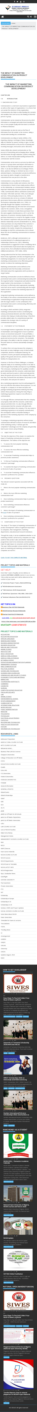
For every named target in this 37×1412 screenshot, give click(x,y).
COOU (3, 761)
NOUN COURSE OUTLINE (9, 855)
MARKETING (5, 679)
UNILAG (3, 945)
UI (1, 933)
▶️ (2, 611)
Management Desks (7, 836)
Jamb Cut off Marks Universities (10, 820)
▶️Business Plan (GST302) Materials (12, 607)
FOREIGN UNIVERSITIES (8, 780)
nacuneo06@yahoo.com (23, 993)
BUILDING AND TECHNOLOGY (10, 722)
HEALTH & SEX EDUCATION (9, 724)
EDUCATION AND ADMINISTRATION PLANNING (16, 662)
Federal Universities (7, 776)
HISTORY (4, 726)
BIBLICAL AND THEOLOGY (9, 647)
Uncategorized (5, 936)
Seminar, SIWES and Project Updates (12, 908)
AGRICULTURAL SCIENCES (9, 656)
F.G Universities (6, 773)
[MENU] (35, 16)
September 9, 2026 (10, 1344)
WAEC (2, 958)
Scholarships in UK (6, 905)
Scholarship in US (6, 902)
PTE (2, 889)
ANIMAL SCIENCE (6, 649)
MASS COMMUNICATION (8, 666)
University (4, 948)
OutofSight (4, 877)
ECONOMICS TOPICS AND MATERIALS (13, 677)
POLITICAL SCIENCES (7, 669)
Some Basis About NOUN (8, 914)
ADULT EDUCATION (7, 654)
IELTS (2, 808)
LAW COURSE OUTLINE (8, 826)
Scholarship (4, 895)
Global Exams (5, 792)
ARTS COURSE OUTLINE (8, 745)
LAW (2, 694)
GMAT (3, 798)
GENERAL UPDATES (7, 789)
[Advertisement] (18, 49)
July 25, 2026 (8, 1040)
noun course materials (7, 851)
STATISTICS (4, 720)
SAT (2, 892)
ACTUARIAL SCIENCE (7, 660)
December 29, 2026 (10, 993)
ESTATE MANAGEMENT (8, 701)
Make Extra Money (6, 833)
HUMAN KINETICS (6, 703)
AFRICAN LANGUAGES (7, 639)
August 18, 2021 (9, 1236)
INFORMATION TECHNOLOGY (10, 729)
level (4, 512)
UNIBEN (3, 939)
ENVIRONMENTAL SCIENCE (9, 699)
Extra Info (4, 770)
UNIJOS (3, 942)
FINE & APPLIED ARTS (8, 692)
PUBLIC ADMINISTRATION (9, 709)
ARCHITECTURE (6, 651)
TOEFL (3, 927)
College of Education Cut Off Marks (11, 758)
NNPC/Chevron (5, 848)
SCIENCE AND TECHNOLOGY (10, 671)
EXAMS (3, 767)
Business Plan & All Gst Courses (10, 751)
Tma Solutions (5, 923)
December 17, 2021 (10, 1202)
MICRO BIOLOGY (6, 707)
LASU (2, 823)
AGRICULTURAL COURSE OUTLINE (12, 742)
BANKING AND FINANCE (8, 641)
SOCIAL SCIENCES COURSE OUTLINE (12, 911)
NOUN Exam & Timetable (9, 864)
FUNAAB (3, 783)
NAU (2, 842)
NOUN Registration (7, 870)
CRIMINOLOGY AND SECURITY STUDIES (13, 675)
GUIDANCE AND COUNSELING (10, 673)
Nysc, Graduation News (8, 873)
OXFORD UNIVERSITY (8, 880)
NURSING (4, 688)
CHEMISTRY (4, 686)
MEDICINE (4, 711)
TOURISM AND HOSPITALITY (10, 681)
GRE (2, 801)
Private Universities (7, 886)
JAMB (2, 811)
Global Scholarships (7, 795)
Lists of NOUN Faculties (8, 830)
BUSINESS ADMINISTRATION (10, 643)
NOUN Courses (5, 858)
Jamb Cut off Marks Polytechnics (11, 817)
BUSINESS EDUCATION (8, 645)
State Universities (6, 917)
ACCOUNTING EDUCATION (9, 636)
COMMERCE (4, 684)
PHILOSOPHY (5, 714)
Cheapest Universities (7, 755)
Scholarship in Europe (7, 898)
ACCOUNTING (5, 634)
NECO (2, 845)
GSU (2, 805)
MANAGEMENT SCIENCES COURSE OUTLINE (15, 839)
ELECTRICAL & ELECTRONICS (10, 718)
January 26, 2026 (9, 1159)
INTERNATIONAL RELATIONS (10, 705)
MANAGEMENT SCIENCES (9, 664)
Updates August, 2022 (8, 955)
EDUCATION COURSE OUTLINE (11, 764)
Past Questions (5, 883)
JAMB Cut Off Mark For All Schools (11, 814)
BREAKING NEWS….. (7, 748)
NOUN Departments (7, 861)
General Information (7, 786)
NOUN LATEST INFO (7, 867)
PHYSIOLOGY (5, 716)
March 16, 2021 (9, 1271)
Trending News (5, 930)
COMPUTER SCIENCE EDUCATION (11, 690)
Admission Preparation (8, 739)
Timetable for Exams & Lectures (11, 920)
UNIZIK (3, 952)
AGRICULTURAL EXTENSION (10, 658)
